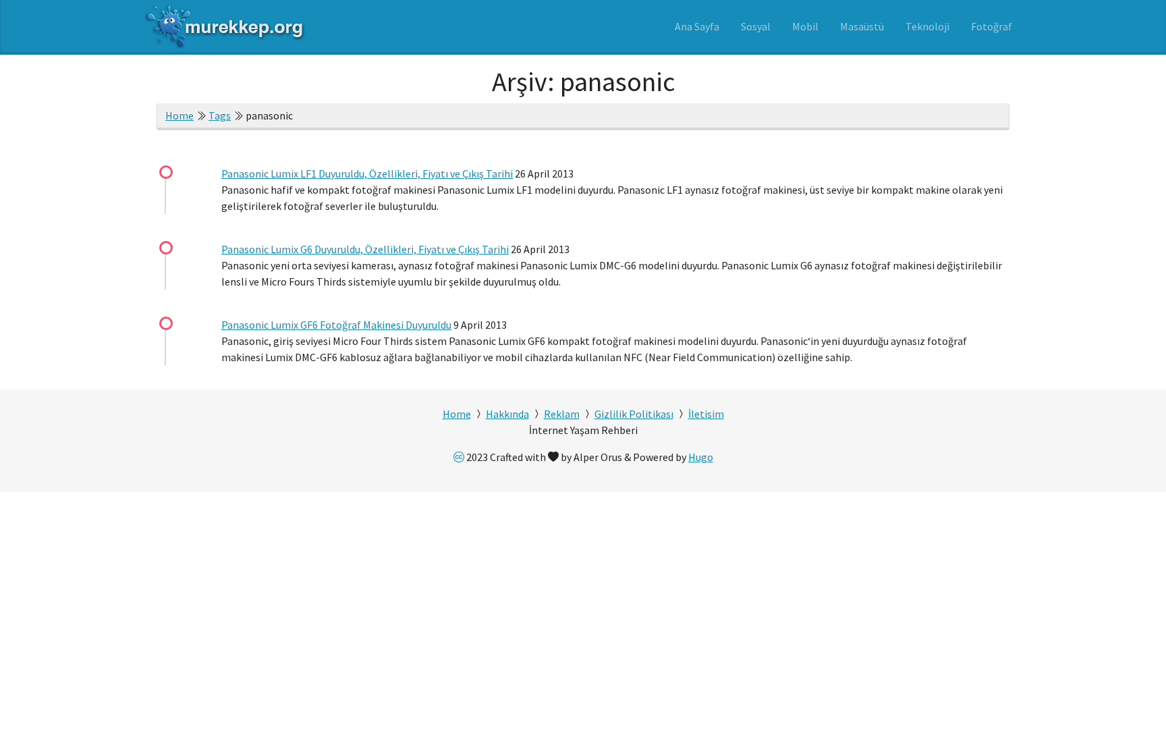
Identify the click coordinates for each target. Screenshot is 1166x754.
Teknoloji (927, 26)
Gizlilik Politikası (633, 414)
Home (179, 115)
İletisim (706, 414)
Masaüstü (862, 26)
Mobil (805, 26)
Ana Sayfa (697, 26)
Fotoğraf (991, 26)
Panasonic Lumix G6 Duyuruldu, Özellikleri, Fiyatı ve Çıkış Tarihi (365, 249)
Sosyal (756, 26)
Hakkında (507, 414)
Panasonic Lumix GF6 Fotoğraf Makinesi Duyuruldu (336, 324)
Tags (220, 115)
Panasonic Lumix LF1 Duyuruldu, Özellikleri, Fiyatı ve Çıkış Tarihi (367, 173)
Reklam (562, 414)
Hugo (700, 457)
